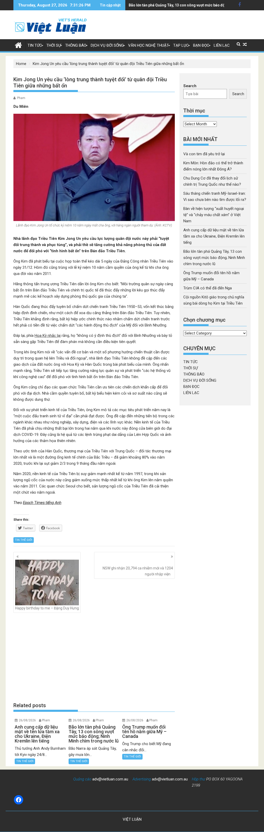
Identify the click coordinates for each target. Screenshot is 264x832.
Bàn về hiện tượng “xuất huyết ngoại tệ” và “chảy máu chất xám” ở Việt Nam (213, 214)
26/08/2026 (27, 720)
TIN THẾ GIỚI (23, 540)
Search (189, 86)
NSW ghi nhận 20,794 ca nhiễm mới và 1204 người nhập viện (138, 571)
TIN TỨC (35, 45)
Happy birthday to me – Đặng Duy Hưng (47, 608)
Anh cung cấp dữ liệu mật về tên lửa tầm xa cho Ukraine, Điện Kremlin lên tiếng (214, 236)
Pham (21, 98)
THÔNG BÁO (75, 45)
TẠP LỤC (181, 45)
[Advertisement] (94, 657)
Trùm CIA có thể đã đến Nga (207, 288)
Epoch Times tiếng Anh (42, 502)
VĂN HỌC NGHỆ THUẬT (148, 45)
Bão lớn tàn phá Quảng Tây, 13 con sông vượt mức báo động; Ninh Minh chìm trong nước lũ (214, 257)
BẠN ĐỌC (201, 45)
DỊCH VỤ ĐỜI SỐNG (107, 45)
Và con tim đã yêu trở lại (204, 154)
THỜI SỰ (53, 45)
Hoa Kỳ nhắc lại (48, 335)
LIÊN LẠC (222, 45)
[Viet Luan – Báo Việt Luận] (18, 44)
